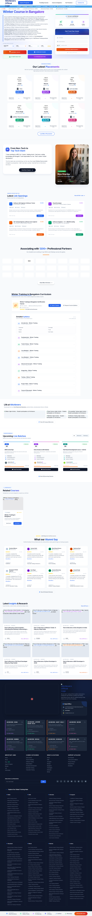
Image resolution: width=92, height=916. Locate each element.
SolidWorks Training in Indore (76, 872)
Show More (8, 558)
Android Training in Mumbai (54, 876)
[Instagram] (61, 781)
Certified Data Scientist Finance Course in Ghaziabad (15, 874)
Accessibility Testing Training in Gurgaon (76, 801)
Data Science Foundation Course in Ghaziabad (14, 865)
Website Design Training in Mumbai (56, 891)
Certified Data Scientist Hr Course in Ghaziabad (14, 871)
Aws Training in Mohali (32, 847)
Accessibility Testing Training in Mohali (36, 888)
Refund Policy (71, 763)
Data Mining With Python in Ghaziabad (14, 884)
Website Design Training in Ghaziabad (14, 847)
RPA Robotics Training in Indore (76, 847)
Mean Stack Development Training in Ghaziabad (14, 850)
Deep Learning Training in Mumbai (56, 864)
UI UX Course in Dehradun (54, 827)
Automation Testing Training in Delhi (35, 807)
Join (43, 781)
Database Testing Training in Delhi (35, 813)
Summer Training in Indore (75, 883)
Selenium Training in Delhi (33, 811)
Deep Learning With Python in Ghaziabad (13, 890)
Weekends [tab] (79, 435)
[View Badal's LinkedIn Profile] (21, 85)
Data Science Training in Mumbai (55, 862)
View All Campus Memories (46, 422)
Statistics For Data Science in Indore (77, 896)
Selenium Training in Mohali (33, 872)
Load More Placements (46, 133)
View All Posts (84, 606)
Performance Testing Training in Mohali (36, 882)
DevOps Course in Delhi (33, 802)
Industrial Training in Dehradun (55, 798)
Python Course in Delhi (32, 822)
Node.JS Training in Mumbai (54, 887)
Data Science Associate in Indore (76, 892)
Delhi (48, 759)
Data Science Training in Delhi (34, 830)
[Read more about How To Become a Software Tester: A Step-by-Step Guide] (46, 616)
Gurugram (49, 761)
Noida (48, 757)
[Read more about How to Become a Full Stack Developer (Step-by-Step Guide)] (17, 650)
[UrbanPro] (78, 781)
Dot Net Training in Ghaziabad (13, 852)
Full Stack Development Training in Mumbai (56, 881)
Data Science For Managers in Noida (14, 815)
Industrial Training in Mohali (33, 853)
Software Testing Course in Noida (14, 826)
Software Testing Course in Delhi (34, 809)
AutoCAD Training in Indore (75, 866)
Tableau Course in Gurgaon (75, 822)
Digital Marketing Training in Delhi (34, 828)
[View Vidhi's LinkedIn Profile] (75, 113)
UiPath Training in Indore (75, 854)
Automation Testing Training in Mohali (35, 862)
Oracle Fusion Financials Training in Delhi (35, 805)
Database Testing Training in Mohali (35, 875)
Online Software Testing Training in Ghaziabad (14, 893)
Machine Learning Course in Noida (14, 832)
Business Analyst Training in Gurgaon (77, 806)
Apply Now (40, 215)
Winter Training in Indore (75, 881)
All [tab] (74, 435)
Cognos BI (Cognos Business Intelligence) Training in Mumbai (55, 855)
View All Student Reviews (47, 592)
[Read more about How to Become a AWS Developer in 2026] (75, 650)
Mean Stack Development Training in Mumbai (56, 894)
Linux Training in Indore (74, 860)
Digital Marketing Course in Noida (14, 817)
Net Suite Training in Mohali (33, 857)
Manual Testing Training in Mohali (34, 866)
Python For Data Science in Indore (76, 894)
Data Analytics (29, 763)
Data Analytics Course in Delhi (34, 815)
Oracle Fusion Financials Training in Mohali (35, 860)
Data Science (29, 757)
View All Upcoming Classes (46, 476)
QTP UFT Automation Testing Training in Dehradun (56, 810)
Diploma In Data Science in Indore (76, 898)
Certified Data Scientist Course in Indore (76, 888)
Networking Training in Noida (13, 800)
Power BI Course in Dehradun (55, 835)
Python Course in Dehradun (54, 829)
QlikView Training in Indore (75, 875)
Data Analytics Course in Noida (13, 822)
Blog (7, 761)
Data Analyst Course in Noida (13, 819)
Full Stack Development (31, 765)
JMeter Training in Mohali (33, 884)
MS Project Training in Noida (13, 804)
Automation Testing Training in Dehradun (55, 803)
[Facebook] (64, 781)
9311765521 (67, 710)
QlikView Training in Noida (12, 806)
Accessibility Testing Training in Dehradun (55, 814)
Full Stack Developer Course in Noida (14, 836)
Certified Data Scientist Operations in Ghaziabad (14, 861)
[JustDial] (82, 781)
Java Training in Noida (11, 828)
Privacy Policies (71, 761)
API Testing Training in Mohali (34, 877)
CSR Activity (7, 770)
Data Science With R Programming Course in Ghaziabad (14, 868)
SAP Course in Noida (11, 824)
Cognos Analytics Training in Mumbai (56, 852)
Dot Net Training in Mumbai (54, 896)
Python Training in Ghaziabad (13, 877)
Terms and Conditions (73, 759)
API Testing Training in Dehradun (55, 807)
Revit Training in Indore (74, 870)
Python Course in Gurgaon (75, 818)
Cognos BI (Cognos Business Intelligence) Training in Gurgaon (76, 810)
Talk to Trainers (55, 305)
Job (6, 768)
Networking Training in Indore (76, 864)
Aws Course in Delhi (32, 798)
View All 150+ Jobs (78, 195)
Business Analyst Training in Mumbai (56, 847)
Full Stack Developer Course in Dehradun (55, 823)
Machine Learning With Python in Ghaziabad (13, 887)
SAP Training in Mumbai (53, 872)
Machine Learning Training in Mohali (35, 895)
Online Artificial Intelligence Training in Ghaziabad (14, 902)
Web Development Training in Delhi (35, 824)
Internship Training (30, 767)
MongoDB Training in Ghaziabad (13, 854)
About (6, 759)
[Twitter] (68, 781)
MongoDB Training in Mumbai (55, 898)
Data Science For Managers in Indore (77, 890)
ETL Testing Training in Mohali (34, 864)
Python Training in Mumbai (54, 885)
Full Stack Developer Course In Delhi (35, 832)
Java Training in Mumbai (54, 883)
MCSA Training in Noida (12, 798)
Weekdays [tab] (85, 435)
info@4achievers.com (69, 712)
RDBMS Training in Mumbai (54, 901)
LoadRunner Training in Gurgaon (76, 798)
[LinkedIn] (57, 781)
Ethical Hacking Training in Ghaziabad (14, 858)
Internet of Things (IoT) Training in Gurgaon (76, 804)
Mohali (48, 771)
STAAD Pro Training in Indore (75, 877)
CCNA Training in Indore (74, 856)
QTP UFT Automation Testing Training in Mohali (35, 880)
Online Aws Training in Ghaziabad (13, 899)
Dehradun (49, 769)
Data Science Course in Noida (13, 810)
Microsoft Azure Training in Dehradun (56, 800)
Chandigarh (49, 767)
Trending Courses (43, 2)
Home (6, 757)
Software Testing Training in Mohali (35, 868)
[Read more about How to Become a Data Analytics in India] (75, 616)
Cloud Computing (30, 759)
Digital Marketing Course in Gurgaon (77, 814)
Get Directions (10, 733)
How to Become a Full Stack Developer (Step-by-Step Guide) (16, 662)
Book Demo (8, 523)
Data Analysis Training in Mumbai (55, 859)
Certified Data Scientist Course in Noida (14, 813)
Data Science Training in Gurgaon (76, 816)
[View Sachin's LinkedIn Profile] (48, 113)
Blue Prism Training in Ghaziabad (13, 856)
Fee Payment (71, 757)
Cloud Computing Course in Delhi (34, 800)
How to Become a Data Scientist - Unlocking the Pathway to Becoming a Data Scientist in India (16, 629)
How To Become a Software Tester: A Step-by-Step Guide (45, 628)
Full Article (24, 638)
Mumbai (49, 763)
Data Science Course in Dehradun (55, 816)
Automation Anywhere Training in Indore (76, 852)
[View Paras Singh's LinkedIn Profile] (23, 113)
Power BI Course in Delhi (33, 834)
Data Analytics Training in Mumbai (55, 857)
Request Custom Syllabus (71, 305)
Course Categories (57, 2)
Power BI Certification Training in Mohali (34, 898)
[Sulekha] (85, 781)
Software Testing (30, 761)
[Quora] (75, 781)
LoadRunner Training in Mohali (34, 886)
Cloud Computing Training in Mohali (35, 849)
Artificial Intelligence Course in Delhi (35, 817)
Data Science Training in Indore (76, 885)
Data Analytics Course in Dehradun (56, 820)
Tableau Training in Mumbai (54, 870)
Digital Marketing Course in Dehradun (56, 818)
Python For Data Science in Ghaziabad (14, 882)
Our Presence (68, 2)
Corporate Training (30, 769)
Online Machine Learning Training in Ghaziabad (14, 897)
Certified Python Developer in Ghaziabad (13, 880)
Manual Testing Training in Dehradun (56, 805)
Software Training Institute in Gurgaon (77, 820)
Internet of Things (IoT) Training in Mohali (35, 893)
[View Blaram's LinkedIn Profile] (48, 85)
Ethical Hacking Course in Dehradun (56, 833)
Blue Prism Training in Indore (75, 849)
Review (6, 766)
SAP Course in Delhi (32, 819)
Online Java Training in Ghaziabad (14, 904)
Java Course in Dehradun (54, 837)
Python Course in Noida (12, 830)
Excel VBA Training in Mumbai (55, 868)
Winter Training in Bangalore (10, 515)
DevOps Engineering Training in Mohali (36, 851)
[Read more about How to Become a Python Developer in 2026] (46, 650)
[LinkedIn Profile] (13, 462)
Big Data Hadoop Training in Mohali (35, 901)
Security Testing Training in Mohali (35, 870)
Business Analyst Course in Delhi (34, 826)
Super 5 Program (9, 764)
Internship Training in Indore (75, 879)
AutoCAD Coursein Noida (12, 802)
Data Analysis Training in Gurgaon (76, 812)
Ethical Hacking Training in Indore (76, 858)
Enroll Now (17, 523)
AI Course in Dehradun (53, 825)
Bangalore (49, 765)
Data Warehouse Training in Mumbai (56, 866)
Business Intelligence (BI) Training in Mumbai (56, 850)
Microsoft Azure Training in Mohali (35, 855)
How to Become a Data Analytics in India (75, 627)
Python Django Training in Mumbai (56, 889)
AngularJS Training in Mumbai (55, 878)
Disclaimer (70, 765)
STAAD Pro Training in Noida (13, 808)
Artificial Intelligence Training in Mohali (35, 890)
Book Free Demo (17, 469)
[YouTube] (71, 781)
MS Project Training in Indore (75, 868)
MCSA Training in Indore (74, 862)
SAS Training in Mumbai (53, 874)
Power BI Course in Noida (12, 834)
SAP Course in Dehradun (54, 831)
